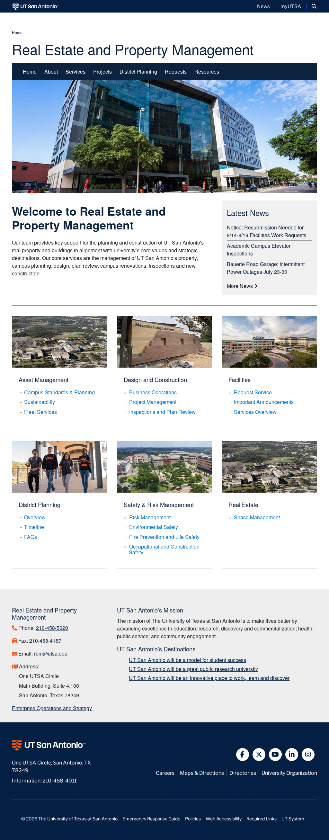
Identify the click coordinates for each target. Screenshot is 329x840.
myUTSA (290, 6)
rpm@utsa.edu (50, 653)
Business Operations (153, 392)
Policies (193, 818)
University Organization (289, 772)
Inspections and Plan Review (162, 412)
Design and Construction (155, 379)
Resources (206, 71)
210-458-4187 (45, 640)
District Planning (138, 71)
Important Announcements (264, 402)
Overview (35, 517)
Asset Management (43, 379)
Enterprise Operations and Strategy (52, 708)
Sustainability (39, 402)
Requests (176, 71)
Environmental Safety (153, 527)
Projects (102, 71)
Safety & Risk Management (159, 504)
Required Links (261, 818)
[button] (314, 6)
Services (75, 71)
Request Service (253, 392)
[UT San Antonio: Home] (35, 6)
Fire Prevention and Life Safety (164, 537)
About (51, 71)
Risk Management (150, 517)
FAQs (30, 537)
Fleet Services (40, 412)
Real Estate (243, 504)
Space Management (257, 517)
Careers (165, 772)
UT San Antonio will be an (209, 678)
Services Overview (255, 412)
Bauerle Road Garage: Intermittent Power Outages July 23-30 (266, 267)
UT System (292, 818)
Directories (242, 772)
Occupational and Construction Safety (164, 549)
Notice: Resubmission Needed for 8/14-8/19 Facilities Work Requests (266, 231)
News (263, 6)
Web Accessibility (224, 818)
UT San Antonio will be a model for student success (187, 660)
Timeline (34, 527)
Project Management (152, 402)
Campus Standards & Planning (59, 392)
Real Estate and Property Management (132, 49)
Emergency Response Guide (151, 818)
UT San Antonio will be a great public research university (193, 669)
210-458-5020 (52, 627)
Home (17, 32)
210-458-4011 (59, 780)
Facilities (239, 379)
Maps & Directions (202, 772)
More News (240, 286)
